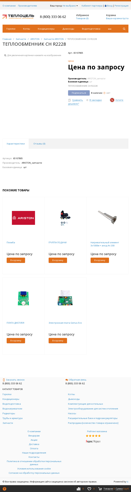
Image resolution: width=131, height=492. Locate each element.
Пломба (11, 242)
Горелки (10, 28)
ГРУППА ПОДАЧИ (58, 242)
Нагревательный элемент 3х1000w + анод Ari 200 (105, 244)
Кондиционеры (46, 28)
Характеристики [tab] (16, 143)
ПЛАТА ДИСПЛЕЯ (15, 322)
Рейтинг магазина (97, 431)
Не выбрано (69, 5)
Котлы (26, 28)
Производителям (27, 5)
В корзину (15, 260)
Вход (109, 5)
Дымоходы (68, 28)
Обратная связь (77, 379)
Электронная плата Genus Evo (65, 322)
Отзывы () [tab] (39, 143)
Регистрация (121, 5)
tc (127, 481)
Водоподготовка (91, 28)
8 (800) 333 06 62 (53, 16)
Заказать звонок (15, 379)
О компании (9, 5)
